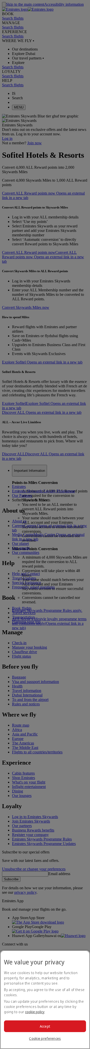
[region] (45, 999)
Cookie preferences (45, 1038)
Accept (45, 1026)
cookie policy (34, 1011)
